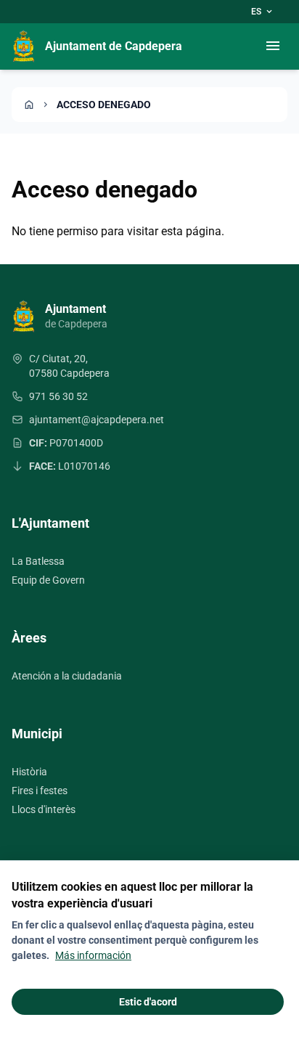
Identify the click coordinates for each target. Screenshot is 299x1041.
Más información (93, 955)
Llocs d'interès (43, 809)
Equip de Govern (48, 580)
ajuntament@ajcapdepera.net (96, 419)
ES (262, 11)
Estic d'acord (148, 1002)
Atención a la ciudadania (67, 676)
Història (29, 771)
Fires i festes (39, 790)
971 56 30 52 (58, 396)
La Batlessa (38, 561)
